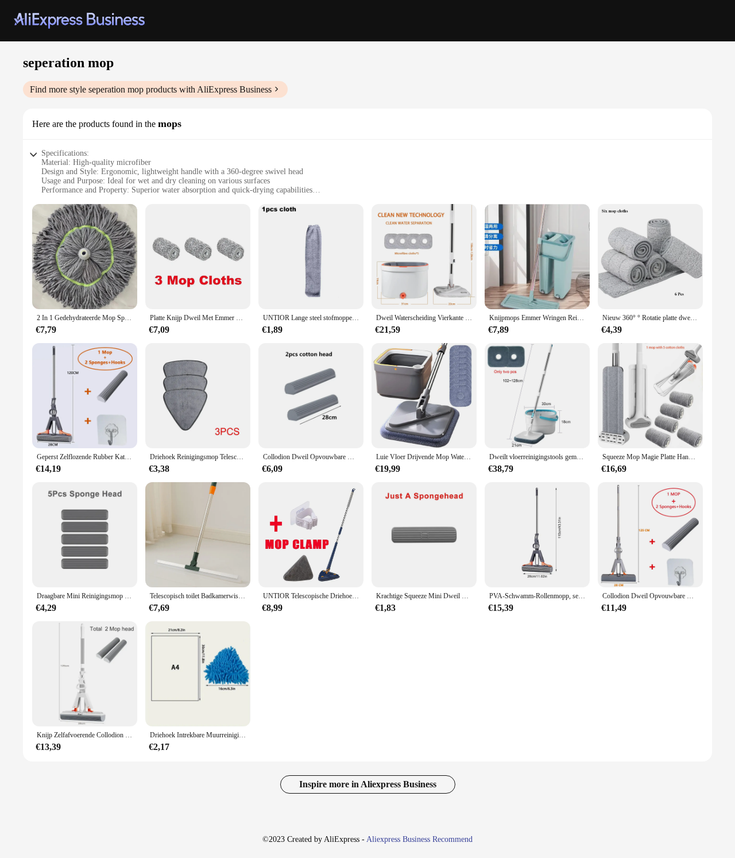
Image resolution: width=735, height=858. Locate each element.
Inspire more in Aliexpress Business (367, 784)
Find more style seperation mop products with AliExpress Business (151, 89)
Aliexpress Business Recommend (419, 839)
